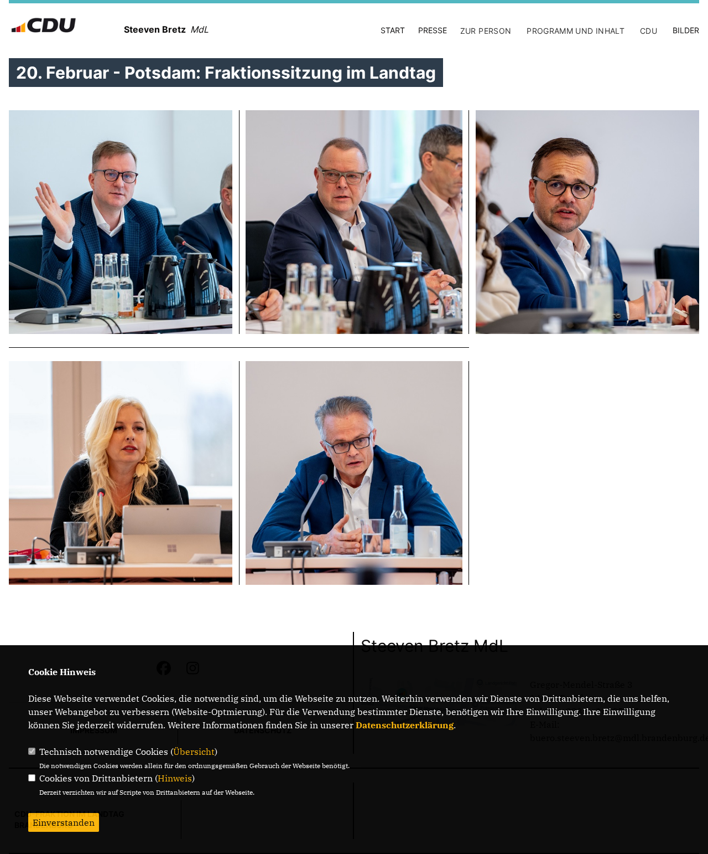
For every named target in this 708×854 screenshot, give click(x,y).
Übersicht (194, 751)
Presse (432, 30)
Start (393, 30)
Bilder (686, 30)
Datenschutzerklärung (405, 724)
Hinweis (175, 778)
